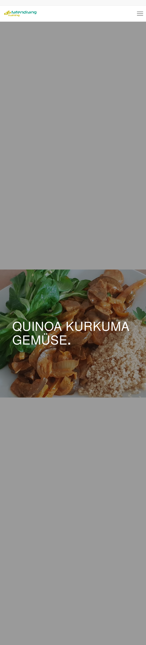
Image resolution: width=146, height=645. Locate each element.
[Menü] (138, 14)
